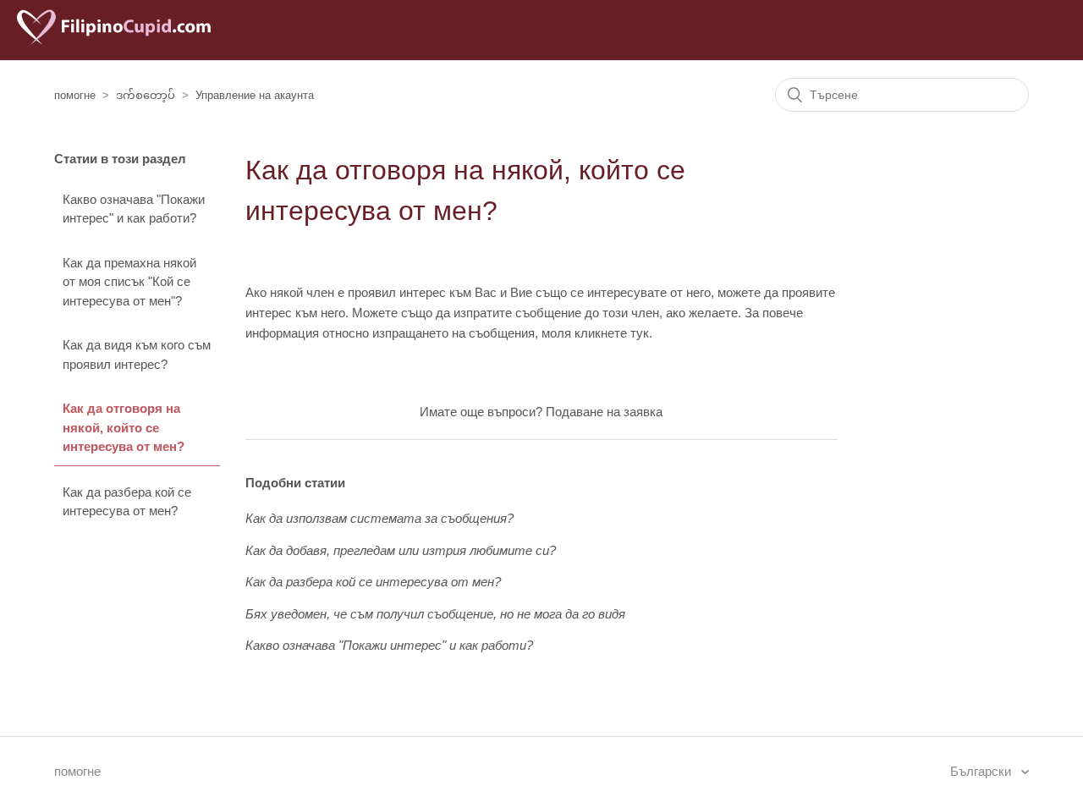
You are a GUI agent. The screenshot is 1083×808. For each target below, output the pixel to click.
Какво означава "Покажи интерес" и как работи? (134, 209)
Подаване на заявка (604, 411)
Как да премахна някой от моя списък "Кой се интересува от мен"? (129, 282)
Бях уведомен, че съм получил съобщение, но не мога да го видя (435, 614)
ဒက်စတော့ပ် (145, 95)
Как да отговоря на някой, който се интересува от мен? (123, 427)
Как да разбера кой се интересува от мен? (127, 502)
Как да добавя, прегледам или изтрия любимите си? (400, 550)
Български (982, 771)
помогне (75, 95)
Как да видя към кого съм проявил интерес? (137, 354)
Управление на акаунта (254, 95)
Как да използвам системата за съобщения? (379, 518)
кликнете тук (611, 333)
